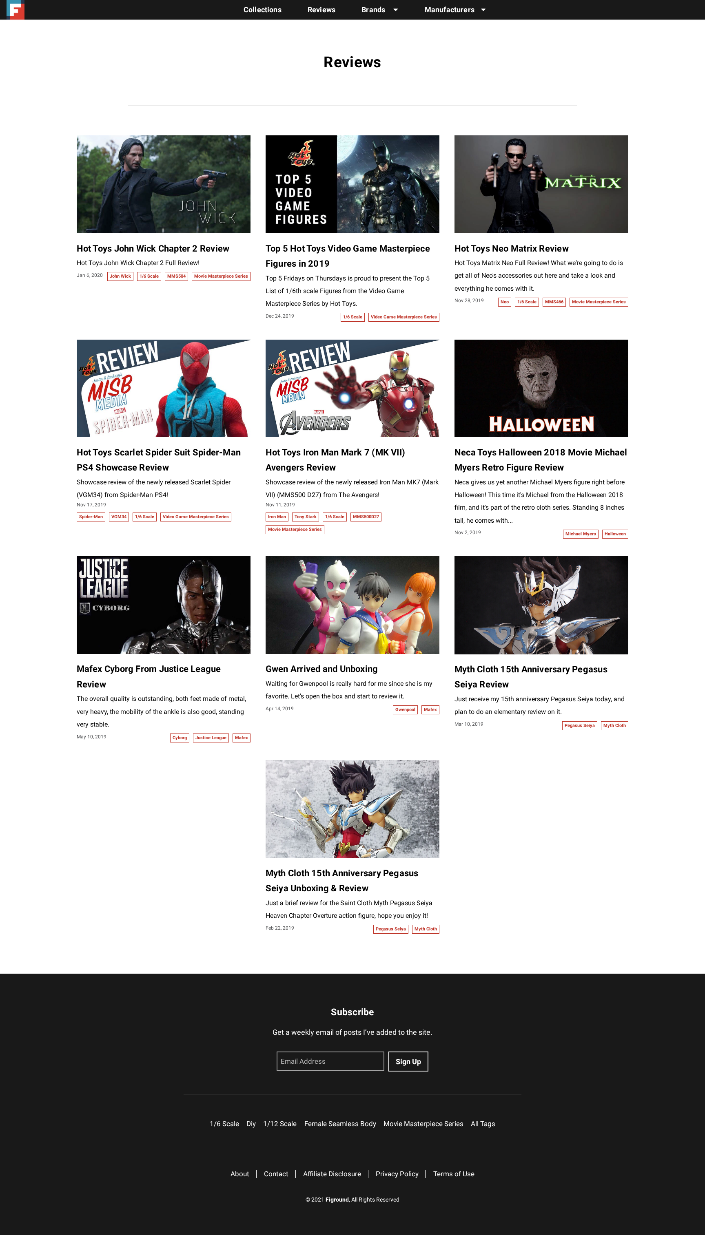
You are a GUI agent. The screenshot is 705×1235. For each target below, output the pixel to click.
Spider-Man (91, 516)
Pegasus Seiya (580, 725)
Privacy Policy (397, 1174)
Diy (251, 1124)
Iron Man (277, 516)
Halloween (615, 534)
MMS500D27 (366, 516)
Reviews (321, 9)
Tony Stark (306, 516)
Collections (263, 9)
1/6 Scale (149, 276)
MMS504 (176, 276)
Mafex (241, 737)
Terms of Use (453, 1174)
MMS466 (554, 302)
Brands (374, 9)
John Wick (120, 276)
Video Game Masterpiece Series (404, 317)
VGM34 (118, 516)
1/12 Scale (280, 1124)
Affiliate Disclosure (332, 1174)
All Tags (483, 1124)
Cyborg (180, 737)
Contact (276, 1174)
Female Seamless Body (340, 1124)
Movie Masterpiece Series (221, 276)
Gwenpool (405, 709)
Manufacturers (449, 9)
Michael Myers (580, 534)
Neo (505, 302)
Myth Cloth (614, 725)
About (240, 1174)
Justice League (210, 737)
